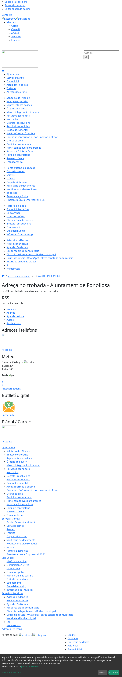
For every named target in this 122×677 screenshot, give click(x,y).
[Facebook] (9, 18)
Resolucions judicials (18, 479)
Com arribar (13, 568)
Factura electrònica (17, 550)
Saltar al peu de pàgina (17, 9)
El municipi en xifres (18, 565)
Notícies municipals (17, 600)
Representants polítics (19, 458)
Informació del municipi (20, 589)
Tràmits (11, 533)
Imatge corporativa (17, 454)
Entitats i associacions (19, 579)
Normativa (12, 472)
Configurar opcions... (12, 672)
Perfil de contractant (18, 508)
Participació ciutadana (19, 497)
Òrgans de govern (17, 461)
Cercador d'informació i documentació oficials (32, 490)
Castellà (15, 29)
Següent (16, 388)
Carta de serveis (16, 525)
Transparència (15, 515)
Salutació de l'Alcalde (18, 451)
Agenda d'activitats (17, 604)
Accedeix (7, 349)
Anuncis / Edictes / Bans (20, 504)
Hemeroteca (14, 625)
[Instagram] (23, 18)
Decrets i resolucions (18, 476)
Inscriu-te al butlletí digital (21, 618)
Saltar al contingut (15, 5)
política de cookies (30, 666)
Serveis (11, 529)
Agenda (11, 312)
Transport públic (16, 572)
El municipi (8, 557)
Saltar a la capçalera (16, 1)
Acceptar (113, 672)
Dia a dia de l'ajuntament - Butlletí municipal (31, 611)
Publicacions (14, 323)
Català (14, 25)
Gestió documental (17, 483)
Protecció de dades (78, 642)
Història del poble (16, 561)
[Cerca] (86, 57)
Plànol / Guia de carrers (20, 575)
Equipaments (14, 582)
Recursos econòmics (18, 468)
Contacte (7, 14)
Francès (15, 40)
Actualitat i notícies (19, 276)
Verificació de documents (21, 540)
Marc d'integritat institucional (23, 465)
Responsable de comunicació (23, 607)
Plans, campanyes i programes (24, 500)
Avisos (10, 319)
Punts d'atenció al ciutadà (21, 522)
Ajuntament (8, 447)
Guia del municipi (16, 586)
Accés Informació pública (21, 486)
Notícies (11, 309)
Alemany (16, 36)
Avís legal (73, 645)
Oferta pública (15, 493)
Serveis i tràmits (11, 518)
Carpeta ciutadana (17, 536)
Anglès (15, 33)
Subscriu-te (8, 415)
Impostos (12, 547)
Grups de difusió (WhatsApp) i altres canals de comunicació (40, 614)
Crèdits (72, 635)
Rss (8, 621)
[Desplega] (32, 277)
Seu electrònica (15, 511)
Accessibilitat (75, 649)
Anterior (6, 388)
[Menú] (3, 70)
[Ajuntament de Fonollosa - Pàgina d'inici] (20, 58)
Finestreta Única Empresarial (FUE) (26, 554)
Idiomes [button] (11, 22)
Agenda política (15, 316)
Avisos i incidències (49, 275)
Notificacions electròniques (22, 543)
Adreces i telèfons (12, 629)
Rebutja (103, 672)
